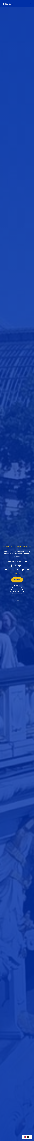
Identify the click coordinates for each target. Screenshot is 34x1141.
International (17, 591)
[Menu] (30, 3)
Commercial (17, 585)
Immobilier (17, 579)
